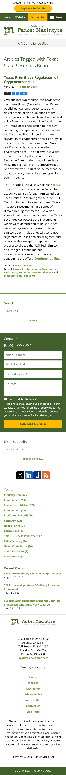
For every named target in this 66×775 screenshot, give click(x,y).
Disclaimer (33, 688)
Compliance (15, 500)
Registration (10, 272)
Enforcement (49, 268)
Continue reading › (48, 258)
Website (20, 17)
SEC (21, 272)
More (59, 17)
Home (6, 17)
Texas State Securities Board (19, 275)
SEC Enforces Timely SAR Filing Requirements (32, 573)
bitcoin (17, 268)
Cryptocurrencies (31, 268)
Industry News (23, 265)
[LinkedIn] (29, 475)
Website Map (33, 700)
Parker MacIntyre (44, 756)
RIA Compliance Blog (33, 30)
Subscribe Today (33, 458)
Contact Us (37, 17)
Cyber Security (15, 541)
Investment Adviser (19, 505)
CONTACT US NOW (33, 424)
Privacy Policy (33, 694)
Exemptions (14, 531)
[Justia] (37, 475)
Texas (27, 272)
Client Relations (16, 551)
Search (33, 320)
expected (20, 143)
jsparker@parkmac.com (33, 658)
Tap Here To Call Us (33, 8)
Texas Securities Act (42, 272)
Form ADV (13, 520)
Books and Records (18, 515)
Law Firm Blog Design (33, 771)
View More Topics (15, 556)
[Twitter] (20, 475)
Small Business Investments (24, 536)
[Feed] (46, 475)
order (56, 185)
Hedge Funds (14, 525)
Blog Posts (33, 711)
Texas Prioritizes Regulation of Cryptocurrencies (31, 79)
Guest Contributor (18, 546)
